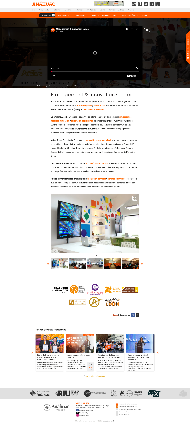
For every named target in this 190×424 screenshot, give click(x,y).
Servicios (131, 10)
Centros (80, 10)
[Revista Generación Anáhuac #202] (109, 4)
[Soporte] (157, 4)
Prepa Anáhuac (64, 15)
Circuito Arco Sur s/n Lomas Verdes (86, 406)
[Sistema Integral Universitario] (134, 4)
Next (142, 264)
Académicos (69, 10)
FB (133, 315)
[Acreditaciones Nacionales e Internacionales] (126, 393)
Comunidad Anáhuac (116, 10)
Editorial (102, 10)
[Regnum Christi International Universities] (66, 393)
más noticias (89, 376)
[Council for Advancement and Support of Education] (94, 393)
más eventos (100, 376)
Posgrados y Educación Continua (103, 15)
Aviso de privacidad (109, 421)
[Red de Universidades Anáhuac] (39, 393)
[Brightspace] (146, 4)
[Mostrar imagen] (59, 263)
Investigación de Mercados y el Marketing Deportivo (100, 356)
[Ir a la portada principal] (43, 4)
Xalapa (84, 413)
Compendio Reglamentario (127, 412)
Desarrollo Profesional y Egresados (134, 15)
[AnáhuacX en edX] (154, 393)
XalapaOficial (86, 410)
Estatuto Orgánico (130, 409)
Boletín (115, 315)
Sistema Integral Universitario (128, 404)
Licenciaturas (80, 15)
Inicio (33, 10)
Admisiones (46, 15)
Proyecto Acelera (60, 86)
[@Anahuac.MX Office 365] (140, 4)
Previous (48, 264)
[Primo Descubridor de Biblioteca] (152, 4)
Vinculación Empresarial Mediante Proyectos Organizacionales (67, 357)
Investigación (91, 10)
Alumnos (57, 10)
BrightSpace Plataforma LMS (128, 406)
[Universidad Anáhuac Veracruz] (56, 407)
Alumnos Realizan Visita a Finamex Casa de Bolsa (129, 356)
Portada (39, 86)
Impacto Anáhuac (124, 414)
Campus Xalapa (44, 10)
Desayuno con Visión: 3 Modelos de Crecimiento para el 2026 (38, 357)
